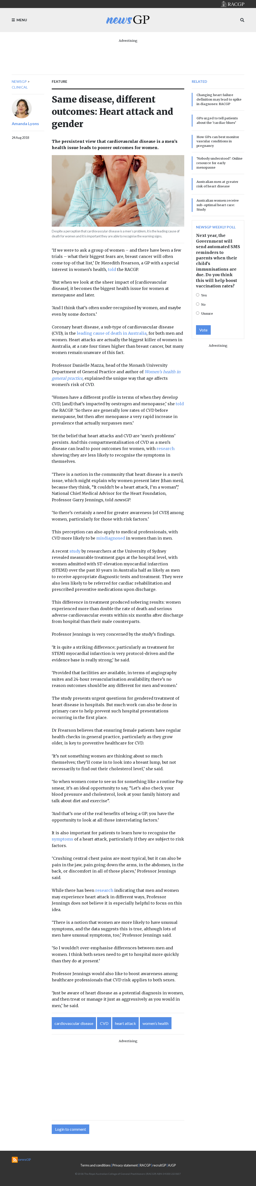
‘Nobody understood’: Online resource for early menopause (219, 162)
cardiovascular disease (73, 1023)
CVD (104, 1023)
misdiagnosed (110, 538)
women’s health (155, 1023)
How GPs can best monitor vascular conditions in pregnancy (217, 141)
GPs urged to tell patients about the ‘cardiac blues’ (217, 120)
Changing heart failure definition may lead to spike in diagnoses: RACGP (219, 99)
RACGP (145, 1165)
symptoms (62, 839)
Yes (204, 295)
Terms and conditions (95, 1165)
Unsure (207, 313)
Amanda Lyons (25, 123)
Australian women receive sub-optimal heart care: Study (217, 204)
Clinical (20, 87)
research (165, 448)
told (112, 269)
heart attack (125, 1023)
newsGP (19, 81)
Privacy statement (125, 1165)
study (75, 551)
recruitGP (159, 1165)
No (203, 304)
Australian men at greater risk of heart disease (217, 184)
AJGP (172, 1165)
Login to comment (70, 1129)
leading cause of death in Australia (111, 333)
